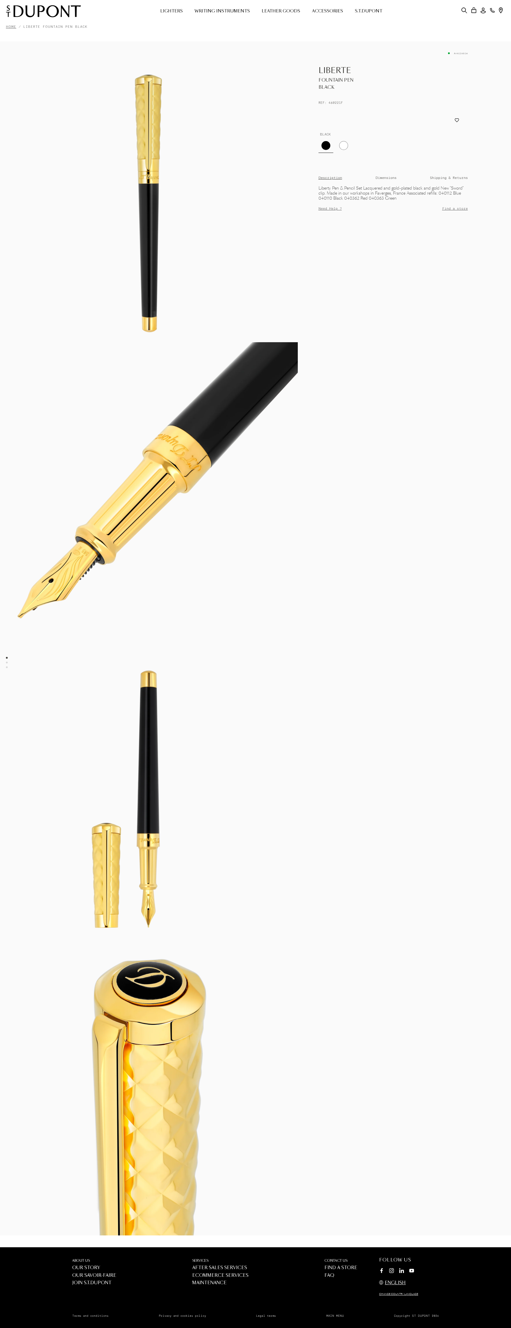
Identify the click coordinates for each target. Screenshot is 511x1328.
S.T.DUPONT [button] (368, 11)
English (395, 1283)
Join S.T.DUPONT (91, 1283)
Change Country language (398, 1294)
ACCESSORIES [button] (327, 11)
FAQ (329, 1275)
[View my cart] (473, 10)
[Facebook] (381, 1271)
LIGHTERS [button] (171, 11)
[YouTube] (411, 1271)
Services (200, 1260)
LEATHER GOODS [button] (281, 11)
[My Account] (483, 10)
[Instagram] (391, 1271)
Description (330, 178)
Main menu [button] (335, 1316)
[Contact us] (492, 10)
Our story (86, 1268)
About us (81, 1260)
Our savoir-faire (94, 1275)
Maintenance (209, 1283)
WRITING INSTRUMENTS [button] (222, 11)
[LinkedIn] (401, 1271)
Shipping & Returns (449, 178)
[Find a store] (501, 10)
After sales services (219, 1268)
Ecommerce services (220, 1275)
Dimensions (386, 178)
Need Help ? (330, 209)
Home (11, 27)
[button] (464, 10)
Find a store (455, 209)
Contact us (335, 1260)
